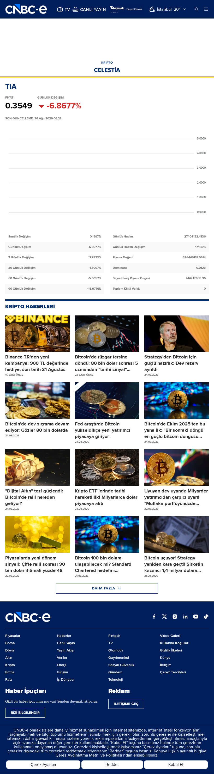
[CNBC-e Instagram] (174, 617)
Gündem (115, 672)
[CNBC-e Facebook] (154, 617)
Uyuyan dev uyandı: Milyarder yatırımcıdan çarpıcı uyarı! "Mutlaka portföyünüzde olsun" (176, 497)
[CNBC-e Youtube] (195, 617)
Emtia (9, 672)
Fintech (114, 635)
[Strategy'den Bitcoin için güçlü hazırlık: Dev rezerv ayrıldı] (176, 333)
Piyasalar (12, 635)
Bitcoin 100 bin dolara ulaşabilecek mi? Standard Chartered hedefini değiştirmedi (103, 564)
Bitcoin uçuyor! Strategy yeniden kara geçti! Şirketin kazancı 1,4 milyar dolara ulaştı (173, 564)
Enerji (61, 665)
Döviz (9, 650)
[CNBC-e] (26, 9)
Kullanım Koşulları (174, 643)
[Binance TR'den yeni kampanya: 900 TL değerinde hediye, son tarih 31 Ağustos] (37, 333)
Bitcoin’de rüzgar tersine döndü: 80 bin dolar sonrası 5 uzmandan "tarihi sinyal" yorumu (106, 363)
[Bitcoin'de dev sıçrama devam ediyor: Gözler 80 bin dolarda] (37, 400)
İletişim (165, 665)
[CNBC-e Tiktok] (206, 617)
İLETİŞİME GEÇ (126, 704)
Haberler (64, 635)
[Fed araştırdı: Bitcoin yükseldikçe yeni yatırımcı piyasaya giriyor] (107, 400)
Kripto (10, 665)
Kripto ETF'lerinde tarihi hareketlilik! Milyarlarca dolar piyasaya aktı (106, 497)
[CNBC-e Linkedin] (185, 617)
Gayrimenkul (118, 657)
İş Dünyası (65, 679)
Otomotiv (115, 650)
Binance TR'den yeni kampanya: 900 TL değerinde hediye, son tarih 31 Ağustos (36, 363)
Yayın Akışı (65, 650)
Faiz (8, 679)
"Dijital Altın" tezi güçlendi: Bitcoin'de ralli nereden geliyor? (34, 497)
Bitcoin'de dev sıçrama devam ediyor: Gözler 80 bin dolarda (37, 427)
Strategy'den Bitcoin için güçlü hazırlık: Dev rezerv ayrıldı (171, 363)
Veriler (62, 657)
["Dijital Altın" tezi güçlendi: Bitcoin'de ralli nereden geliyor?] (37, 467)
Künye (165, 657)
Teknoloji (115, 679)
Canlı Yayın (66, 643)
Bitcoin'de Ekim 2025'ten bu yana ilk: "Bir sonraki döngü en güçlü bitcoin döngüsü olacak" (174, 430)
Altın (8, 657)
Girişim (62, 672)
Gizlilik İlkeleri (171, 650)
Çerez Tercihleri (173, 672)
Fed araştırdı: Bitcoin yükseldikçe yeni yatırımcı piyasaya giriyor (102, 430)
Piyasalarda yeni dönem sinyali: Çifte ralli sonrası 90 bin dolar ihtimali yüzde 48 (35, 564)
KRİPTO (107, 63)
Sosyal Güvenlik (121, 665)
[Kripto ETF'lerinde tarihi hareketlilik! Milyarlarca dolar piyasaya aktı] (107, 467)
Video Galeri (170, 635)
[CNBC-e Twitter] (164, 617)
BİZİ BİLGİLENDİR (25, 712)
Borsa (10, 643)
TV (110, 643)
